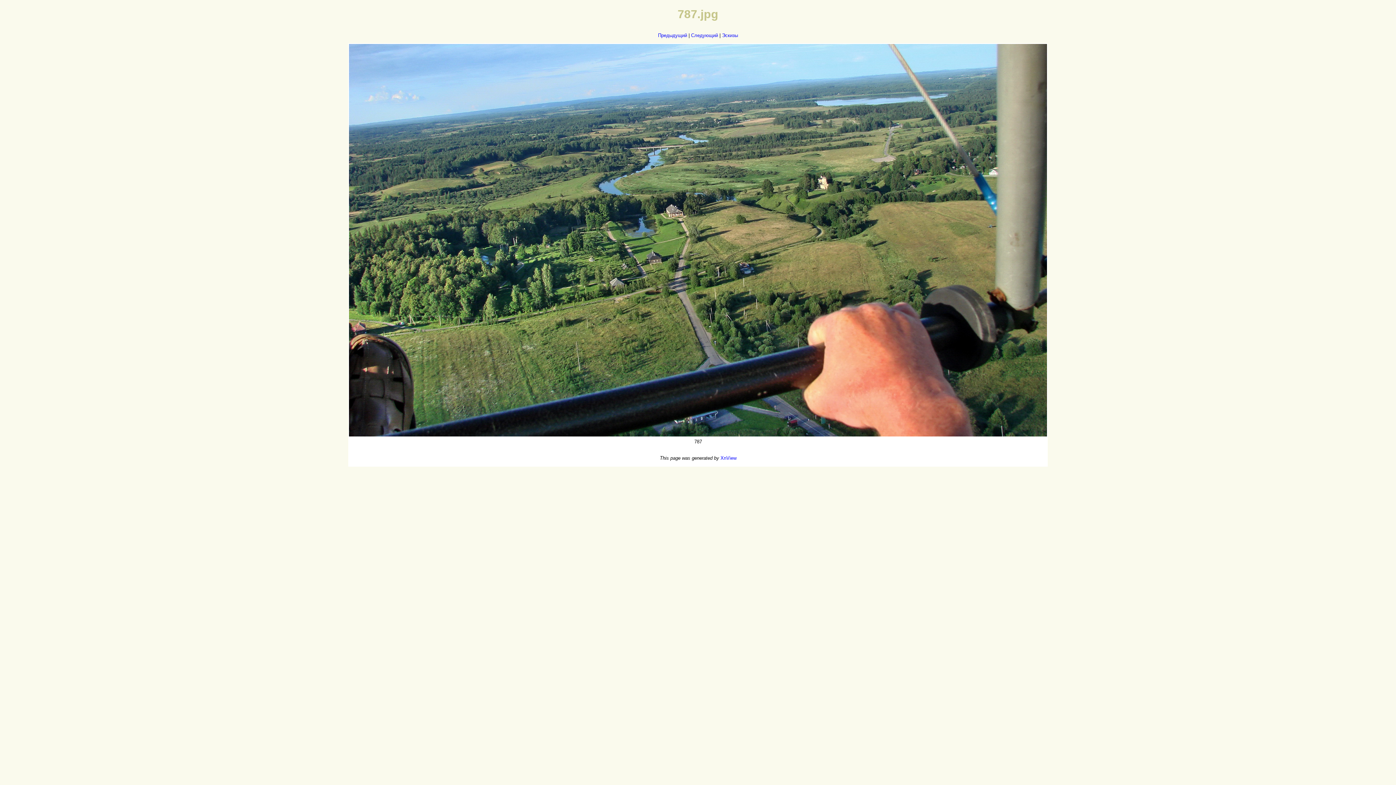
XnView (729, 458)
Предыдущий (672, 35)
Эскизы (730, 35)
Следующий (704, 35)
